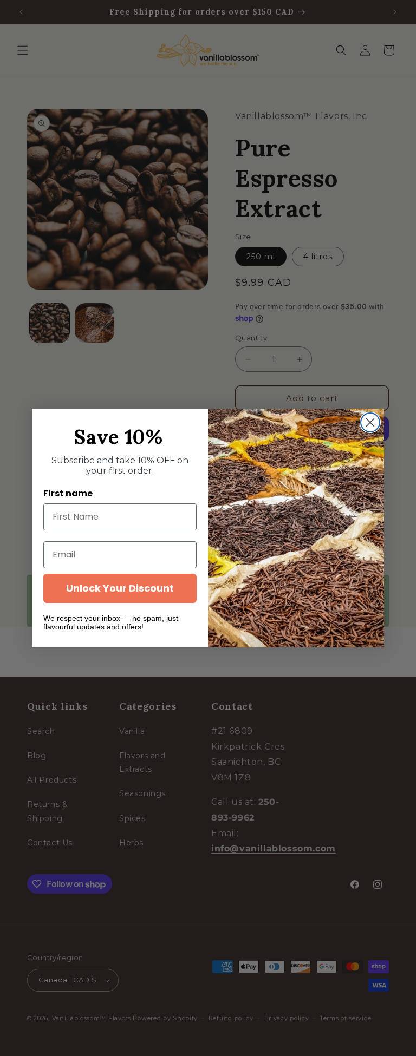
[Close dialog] (370, 422)
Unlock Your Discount (120, 588)
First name (68, 493)
